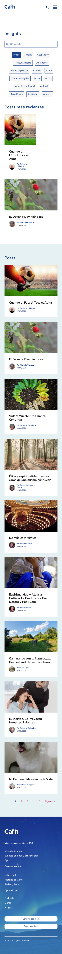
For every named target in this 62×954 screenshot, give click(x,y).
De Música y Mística (22, 538)
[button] (47, 7)
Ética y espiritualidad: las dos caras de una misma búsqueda (30, 478)
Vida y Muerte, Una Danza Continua (27, 418)
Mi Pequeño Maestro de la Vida (31, 779)
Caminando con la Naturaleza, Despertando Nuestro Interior (30, 660)
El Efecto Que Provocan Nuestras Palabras (25, 720)
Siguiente (50, 801)
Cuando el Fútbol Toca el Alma (19, 155)
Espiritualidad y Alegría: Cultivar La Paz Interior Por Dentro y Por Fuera (28, 598)
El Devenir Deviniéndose (26, 217)
